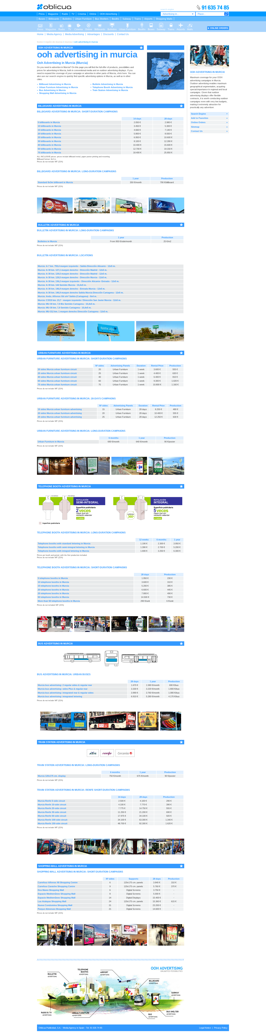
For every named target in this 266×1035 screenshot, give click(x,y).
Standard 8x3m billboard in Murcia (55, 182)
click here (122, 73)
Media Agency (54, 34)
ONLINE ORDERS (219, 28)
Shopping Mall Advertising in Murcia (57, 93)
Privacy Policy (220, 1028)
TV (72, 14)
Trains (137, 19)
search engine (56, 76)
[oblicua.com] (54, 9)
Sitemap (195, 127)
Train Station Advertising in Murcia (110, 90)
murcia (68, 42)
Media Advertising (74, 34)
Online (92, 14)
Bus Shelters (101, 19)
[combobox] (178, 14)
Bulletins (67, 19)
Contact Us (123, 34)
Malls (190, 24)
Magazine (53, 14)
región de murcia (54, 42)
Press (42, 14)
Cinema (82, 14)
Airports (148, 19)
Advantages (93, 34)
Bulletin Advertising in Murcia (107, 84)
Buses (42, 19)
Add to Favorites (199, 118)
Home (40, 34)
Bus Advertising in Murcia (52, 90)
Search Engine (198, 114)
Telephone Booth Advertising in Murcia (112, 87)
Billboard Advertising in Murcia (55, 84)
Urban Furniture (83, 19)
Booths (115, 19)
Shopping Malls (164, 19)
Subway (126, 19)
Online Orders (198, 122)
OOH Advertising (108, 14)
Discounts (108, 34)
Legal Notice (205, 1028)
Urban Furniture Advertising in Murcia (58, 87)
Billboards (53, 19)
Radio (65, 14)
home (40, 42)
